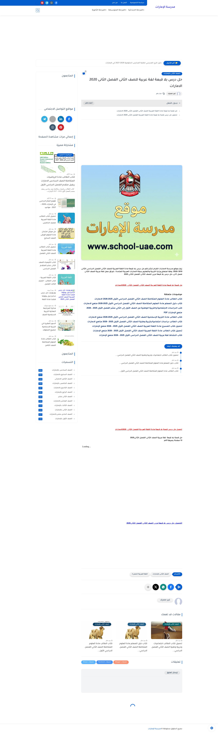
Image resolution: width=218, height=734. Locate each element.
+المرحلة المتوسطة (117, 10)
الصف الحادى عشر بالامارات (56, 414)
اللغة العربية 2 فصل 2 (140, 574)
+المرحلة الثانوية (99, 10)
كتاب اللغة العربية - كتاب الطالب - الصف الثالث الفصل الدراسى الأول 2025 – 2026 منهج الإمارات (47, 281)
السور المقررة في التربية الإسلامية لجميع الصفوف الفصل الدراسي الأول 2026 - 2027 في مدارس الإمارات (47, 327)
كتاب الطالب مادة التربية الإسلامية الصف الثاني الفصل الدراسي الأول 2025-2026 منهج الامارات (135, 317)
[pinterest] (42, 3)
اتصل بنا (124, 3)
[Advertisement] (109, 40)
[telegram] (47, 3)
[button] (171, 587)
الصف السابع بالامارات (56, 375)
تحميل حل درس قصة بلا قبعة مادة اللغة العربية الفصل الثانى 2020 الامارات (147, 115)
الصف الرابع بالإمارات (56, 392)
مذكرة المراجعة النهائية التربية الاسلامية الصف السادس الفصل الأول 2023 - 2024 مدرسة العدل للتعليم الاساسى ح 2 (48, 312)
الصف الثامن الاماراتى (56, 379)
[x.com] (37, 3)
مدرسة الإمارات (165, 7)
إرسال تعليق (172, 673)
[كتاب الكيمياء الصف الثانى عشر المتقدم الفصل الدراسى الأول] (66, 264)
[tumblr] (51, 3)
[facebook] (56, 3)
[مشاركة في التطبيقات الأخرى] (148, 587)
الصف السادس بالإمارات (56, 370)
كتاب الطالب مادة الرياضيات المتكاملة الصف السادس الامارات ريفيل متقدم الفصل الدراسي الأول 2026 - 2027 (58, 181)
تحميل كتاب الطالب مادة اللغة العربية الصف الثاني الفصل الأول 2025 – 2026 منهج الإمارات (137, 331)
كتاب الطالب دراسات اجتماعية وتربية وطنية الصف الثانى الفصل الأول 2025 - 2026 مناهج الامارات (134, 322)
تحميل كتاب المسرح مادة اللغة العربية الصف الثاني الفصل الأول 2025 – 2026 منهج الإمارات (137, 326)
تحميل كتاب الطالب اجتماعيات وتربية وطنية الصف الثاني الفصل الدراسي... (147, 355)
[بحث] (38, 10)
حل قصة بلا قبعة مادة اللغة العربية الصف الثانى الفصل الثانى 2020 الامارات (147, 111)
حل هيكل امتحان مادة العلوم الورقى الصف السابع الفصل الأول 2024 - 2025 (47, 235)
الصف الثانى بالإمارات (172, 74)
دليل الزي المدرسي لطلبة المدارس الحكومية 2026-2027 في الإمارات (133, 63)
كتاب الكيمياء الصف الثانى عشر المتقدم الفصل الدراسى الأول (47, 266)
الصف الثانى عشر (56, 397)
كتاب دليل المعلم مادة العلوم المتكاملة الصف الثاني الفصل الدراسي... (148, 363)
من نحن (115, 3)
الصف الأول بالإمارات (56, 419)
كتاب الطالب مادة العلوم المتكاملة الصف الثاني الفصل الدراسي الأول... (148, 371)
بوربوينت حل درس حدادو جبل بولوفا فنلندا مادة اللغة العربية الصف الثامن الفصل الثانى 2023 (47, 296)
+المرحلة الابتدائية (136, 10)
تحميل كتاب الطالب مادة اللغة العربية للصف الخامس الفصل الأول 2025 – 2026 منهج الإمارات (47, 220)
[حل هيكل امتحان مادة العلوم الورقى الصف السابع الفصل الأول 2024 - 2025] (66, 233)
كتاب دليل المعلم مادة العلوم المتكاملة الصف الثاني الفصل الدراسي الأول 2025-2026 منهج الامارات (133, 304)
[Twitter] (52, 119)
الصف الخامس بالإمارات (56, 384)
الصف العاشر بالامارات (56, 401)
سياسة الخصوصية (137, 3)
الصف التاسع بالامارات (56, 388)
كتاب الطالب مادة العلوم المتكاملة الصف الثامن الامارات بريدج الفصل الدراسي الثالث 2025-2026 (48, 342)
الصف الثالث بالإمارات (56, 406)
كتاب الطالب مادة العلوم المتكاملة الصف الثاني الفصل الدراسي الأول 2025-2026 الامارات (138, 299)
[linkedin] (61, 119)
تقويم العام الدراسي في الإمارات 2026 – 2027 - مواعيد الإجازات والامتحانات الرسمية (47, 205)
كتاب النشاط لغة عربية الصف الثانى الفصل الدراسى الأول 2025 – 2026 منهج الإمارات (140, 335)
